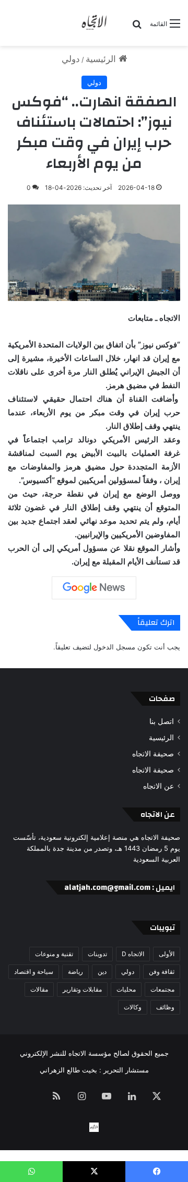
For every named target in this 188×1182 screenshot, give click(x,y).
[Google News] (94, 587)
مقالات (39, 989)
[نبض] (31, 1096)
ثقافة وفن (161, 971)
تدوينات (97, 954)
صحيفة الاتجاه (153, 754)
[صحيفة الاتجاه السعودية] (94, 23)
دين (102, 971)
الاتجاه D (133, 954)
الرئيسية (102, 59)
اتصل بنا (161, 721)
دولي (71, 59)
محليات (126, 989)
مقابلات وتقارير (82, 989)
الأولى (166, 954)
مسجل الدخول (114, 647)
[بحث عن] (137, 27)
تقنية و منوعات (54, 954)
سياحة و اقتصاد (33, 971)
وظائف (165, 1007)
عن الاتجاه (158, 786)
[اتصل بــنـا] (94, 1127)
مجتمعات (162, 989)
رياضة (75, 971)
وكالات (133, 1007)
